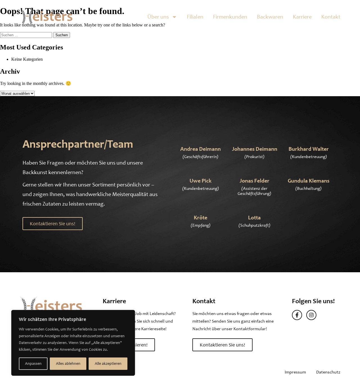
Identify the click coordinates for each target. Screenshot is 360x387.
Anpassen (33, 363)
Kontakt (330, 16)
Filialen (195, 16)
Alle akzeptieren (108, 363)
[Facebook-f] (297, 315)
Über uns (158, 16)
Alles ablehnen (68, 363)
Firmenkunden (230, 16)
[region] (73, 343)
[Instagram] (311, 315)
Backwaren (270, 16)
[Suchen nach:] (26, 34)
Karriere (302, 16)
